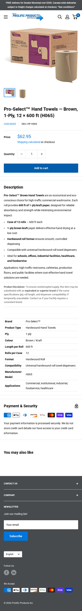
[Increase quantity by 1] (42, 154)
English (10, 554)
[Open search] (60, 17)
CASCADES (10, 123)
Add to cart (41, 168)
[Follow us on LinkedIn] (13, 572)
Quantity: (9, 154)
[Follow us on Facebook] (6, 572)
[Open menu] (6, 16)
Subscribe (16, 536)
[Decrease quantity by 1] (22, 154)
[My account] (67, 17)
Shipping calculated (28, 142)
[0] (75, 17)
